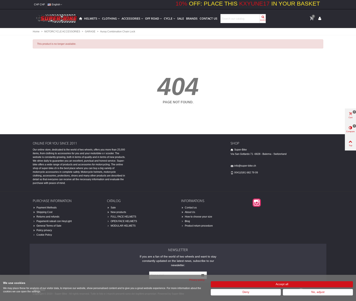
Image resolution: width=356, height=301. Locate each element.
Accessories (131, 18)
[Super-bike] (55, 18)
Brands (192, 18)
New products (118, 212)
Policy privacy (44, 230)
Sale (180, 18)
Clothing (109, 18)
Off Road (152, 18)
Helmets (90, 18)
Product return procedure (199, 225)
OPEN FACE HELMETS (124, 221)
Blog (187, 221)
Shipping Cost (44, 212)
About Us (190, 212)
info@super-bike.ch (245, 165)
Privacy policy (197, 280)
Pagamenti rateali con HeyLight (54, 221)
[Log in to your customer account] (319, 18)
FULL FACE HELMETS (123, 216)
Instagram (257, 203)
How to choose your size (198, 216)
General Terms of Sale (48, 225)
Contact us (208, 18)
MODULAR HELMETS (123, 225)
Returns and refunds (47, 216)
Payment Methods (46, 207)
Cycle (168, 18)
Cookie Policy (44, 234)
